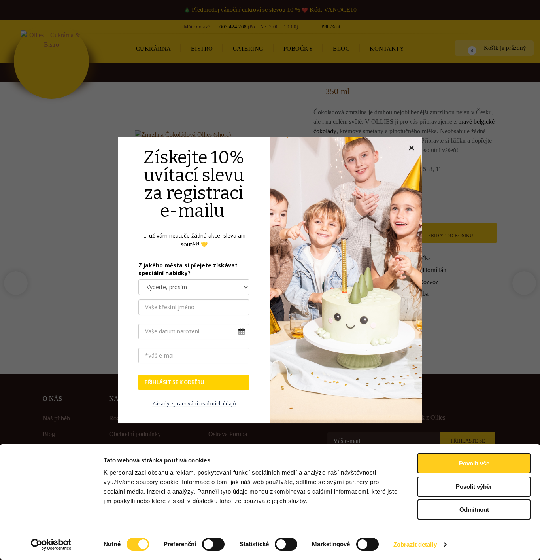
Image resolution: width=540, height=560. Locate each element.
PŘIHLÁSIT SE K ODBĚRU (174, 382)
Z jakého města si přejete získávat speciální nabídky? (188, 269)
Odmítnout (474, 509)
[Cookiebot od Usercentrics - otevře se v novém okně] (51, 545)
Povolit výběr (474, 486)
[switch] (213, 544)
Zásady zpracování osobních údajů (194, 404)
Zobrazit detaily (415, 544)
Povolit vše (474, 463)
